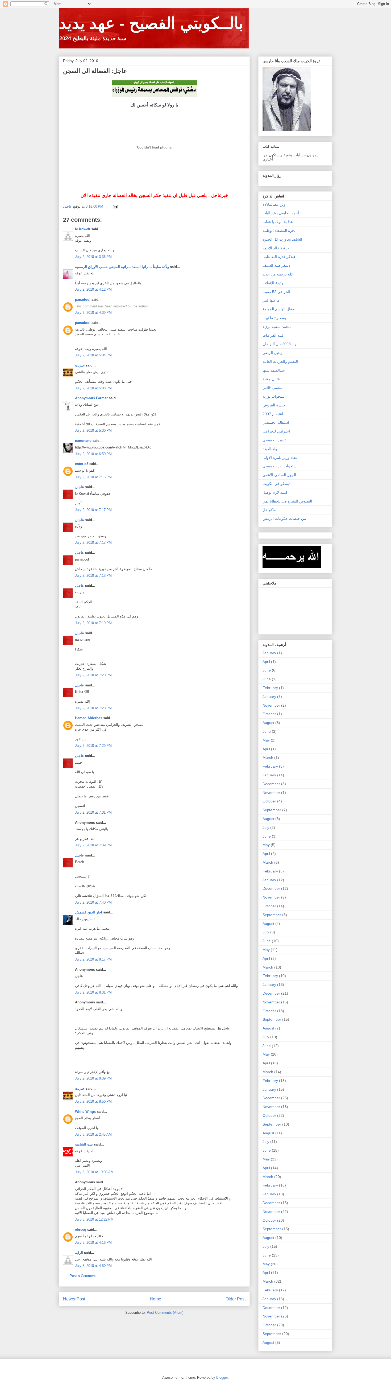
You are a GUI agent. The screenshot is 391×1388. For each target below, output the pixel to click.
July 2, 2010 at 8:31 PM (93, 992)
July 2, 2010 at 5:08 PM (93, 388)
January (269, 653)
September (272, 810)
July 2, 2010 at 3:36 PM (93, 257)
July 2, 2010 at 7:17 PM (93, 510)
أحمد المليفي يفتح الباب (281, 213)
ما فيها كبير (271, 300)
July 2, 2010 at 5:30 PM (93, 431)
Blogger (222, 1377)
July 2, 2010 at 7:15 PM (93, 477)
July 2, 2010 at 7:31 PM (93, 812)
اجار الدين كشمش (88, 912)
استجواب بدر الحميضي (280, 466)
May (266, 740)
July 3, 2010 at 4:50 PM (93, 1266)
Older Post (236, 1299)
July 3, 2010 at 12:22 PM (94, 1219)
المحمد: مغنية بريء (278, 326)
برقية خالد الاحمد (276, 248)
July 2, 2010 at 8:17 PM (93, 959)
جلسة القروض (274, 405)
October (269, 714)
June (267, 670)
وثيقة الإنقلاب (273, 283)
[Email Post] (115, 206)
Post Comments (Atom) (165, 1313)
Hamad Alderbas (88, 718)
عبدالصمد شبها (274, 370)
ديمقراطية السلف (276, 265)
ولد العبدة (270, 449)
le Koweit (82, 229)
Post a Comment (83, 1276)
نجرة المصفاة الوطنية (279, 230)
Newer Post (74, 1299)
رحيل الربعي (272, 353)
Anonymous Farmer (91, 398)
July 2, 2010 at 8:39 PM (93, 1078)
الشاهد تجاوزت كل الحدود (282, 239)
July (266, 827)
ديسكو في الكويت (276, 483)
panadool (82, 300)
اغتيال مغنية (272, 379)
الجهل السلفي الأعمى (279, 475)
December (271, 784)
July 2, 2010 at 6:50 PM (93, 454)
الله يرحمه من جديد (278, 274)
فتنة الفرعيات (273, 335)
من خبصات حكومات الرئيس (284, 518)
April (266, 662)
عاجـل (79, 487)
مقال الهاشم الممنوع (278, 309)
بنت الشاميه (84, 1144)
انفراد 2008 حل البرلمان (282, 344)
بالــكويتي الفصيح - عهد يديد (151, 23)
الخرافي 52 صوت (276, 292)
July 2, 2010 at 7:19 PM (93, 623)
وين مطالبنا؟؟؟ (274, 204)
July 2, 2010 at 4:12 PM (93, 289)
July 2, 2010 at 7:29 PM (93, 746)
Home (155, 1299)
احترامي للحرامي (276, 431)
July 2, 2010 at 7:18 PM (93, 576)
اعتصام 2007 (273, 414)
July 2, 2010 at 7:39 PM (93, 845)
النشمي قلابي (273, 387)
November (271, 705)
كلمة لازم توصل (275, 492)
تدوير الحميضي (274, 440)
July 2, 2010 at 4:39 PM (93, 313)
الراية (79, 1253)
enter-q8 (81, 464)
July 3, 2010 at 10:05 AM (94, 1172)
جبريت (80, 365)
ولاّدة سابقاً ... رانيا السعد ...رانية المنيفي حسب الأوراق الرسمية (122, 267)
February (270, 688)
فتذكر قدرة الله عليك (279, 256)
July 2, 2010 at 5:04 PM (93, 355)
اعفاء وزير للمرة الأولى (280, 457)
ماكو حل (269, 510)
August (268, 722)
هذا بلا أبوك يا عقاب (278, 222)
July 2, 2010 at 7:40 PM (93, 902)
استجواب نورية (274, 396)
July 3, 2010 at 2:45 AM (93, 1134)
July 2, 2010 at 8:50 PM (93, 1101)
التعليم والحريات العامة (280, 361)
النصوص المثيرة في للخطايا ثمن (287, 501)
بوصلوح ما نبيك (274, 318)
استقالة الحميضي (276, 422)
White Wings (85, 1112)
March (268, 757)
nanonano (83, 441)
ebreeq (80, 1230)
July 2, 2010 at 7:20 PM (93, 675)
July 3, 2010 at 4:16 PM (93, 1243)
